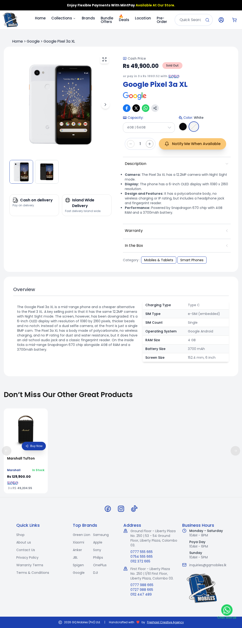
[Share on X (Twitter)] (136, 108)
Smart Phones (191, 260)
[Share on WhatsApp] (145, 108)
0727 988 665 (141, 589)
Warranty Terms (29, 565)
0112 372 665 (140, 561)
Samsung (101, 534)
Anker (77, 550)
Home (40, 18)
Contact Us (25, 550)
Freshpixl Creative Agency (165, 622)
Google (33, 41)
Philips (98, 557)
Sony (97, 550)
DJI (95, 572)
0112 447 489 (141, 594)
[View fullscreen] (104, 59)
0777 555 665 (141, 551)
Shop (20, 534)
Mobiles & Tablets (158, 260)
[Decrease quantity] (130, 144)
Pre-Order (162, 20)
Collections (61, 18)
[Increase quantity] (149, 144)
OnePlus (100, 565)
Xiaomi (78, 542)
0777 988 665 (141, 585)
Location (143, 18)
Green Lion (81, 534)
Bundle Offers (107, 20)
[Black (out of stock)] (183, 126)
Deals (124, 17)
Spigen (78, 565)
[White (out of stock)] (194, 126)
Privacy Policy (27, 557)
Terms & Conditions (32, 572)
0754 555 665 (141, 556)
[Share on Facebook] (126, 108)
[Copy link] (155, 108)
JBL (75, 557)
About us (23, 542)
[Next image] (105, 104)
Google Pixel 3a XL (59, 41)
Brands (88, 18)
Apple (97, 542)
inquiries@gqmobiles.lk (207, 565)
